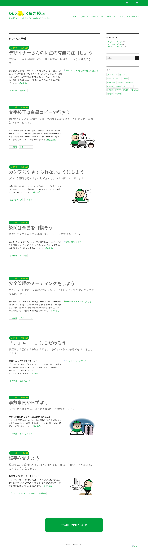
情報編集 (118, 86)
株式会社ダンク (77, 544)
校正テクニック (26, 147)
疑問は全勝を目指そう (31, 227)
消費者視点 (134, 90)
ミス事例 (13, 90)
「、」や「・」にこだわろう (37, 342)
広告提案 (110, 86)
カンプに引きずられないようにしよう (46, 171)
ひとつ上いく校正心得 (89, 16)
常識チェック (130, 82)
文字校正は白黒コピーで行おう (39, 112)
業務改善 (125, 90)
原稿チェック (25, 381)
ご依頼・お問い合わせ (74, 525)
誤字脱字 (42, 493)
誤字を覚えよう (24, 458)
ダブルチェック (26, 318)
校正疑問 (13, 255)
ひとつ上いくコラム (109, 16)
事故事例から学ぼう (28, 402)
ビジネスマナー (124, 75)
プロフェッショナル (17, 493)
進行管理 (118, 94)
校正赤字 (23, 90)
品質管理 (121, 82)
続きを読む (23, 83)
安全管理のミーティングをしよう (42, 283)
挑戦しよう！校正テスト (129, 16)
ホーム (75, 16)
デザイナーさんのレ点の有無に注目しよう (51, 52)
